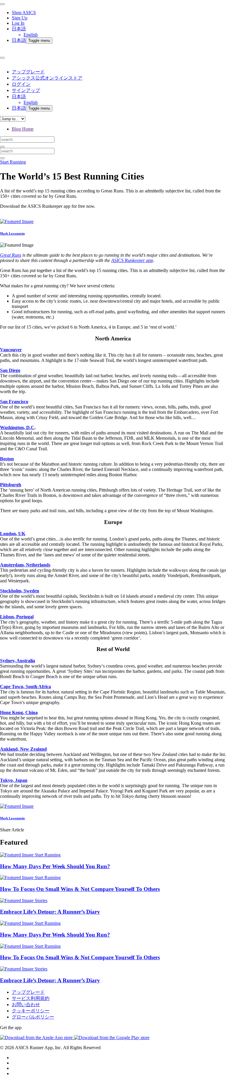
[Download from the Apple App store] (37, 1037)
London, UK (12, 533)
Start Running (13, 161)
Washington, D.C (17, 427)
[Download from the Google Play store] (111, 1037)
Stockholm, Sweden (19, 590)
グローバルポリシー (33, 1016)
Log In (18, 23)
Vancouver (11, 349)
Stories (41, 900)
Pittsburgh (10, 484)
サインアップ (26, 90)
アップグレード (28, 71)
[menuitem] (119, 31)
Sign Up (19, 17)
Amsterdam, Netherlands (25, 564)
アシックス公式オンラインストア (47, 77)
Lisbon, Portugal (17, 616)
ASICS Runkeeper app (132, 260)
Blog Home (23, 128)
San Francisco (14, 401)
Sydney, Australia (17, 660)
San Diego (10, 370)
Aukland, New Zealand (23, 749)
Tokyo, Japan (13, 780)
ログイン (21, 84)
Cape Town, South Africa (25, 686)
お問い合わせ (26, 1004)
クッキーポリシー (30, 1010)
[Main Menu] (2, 4)
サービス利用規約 (30, 998)
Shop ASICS (24, 12)
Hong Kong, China (19, 712)
